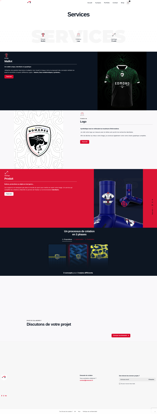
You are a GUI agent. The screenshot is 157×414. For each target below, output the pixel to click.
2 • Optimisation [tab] (78, 239)
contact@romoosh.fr (86, 380)
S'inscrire (151, 379)
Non (79, 411)
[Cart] (128, 2)
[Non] (155, 411)
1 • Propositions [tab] (67, 239)
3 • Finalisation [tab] (89, 239)
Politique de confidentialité (90, 411)
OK (75, 411)
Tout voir (9, 76)
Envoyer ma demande (120, 335)
